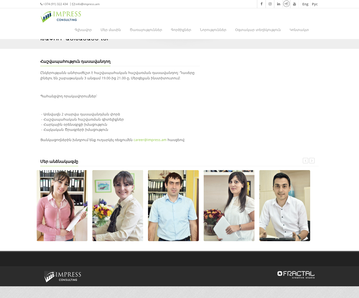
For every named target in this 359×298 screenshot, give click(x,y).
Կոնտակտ (299, 29)
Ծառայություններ (146, 29)
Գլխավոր (83, 29)
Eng (305, 4)
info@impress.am (88, 4)
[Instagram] (269, 4)
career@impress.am (150, 139)
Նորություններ (213, 29)
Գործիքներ (181, 29)
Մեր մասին (111, 29)
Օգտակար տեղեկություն (258, 29)
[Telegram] (286, 3)
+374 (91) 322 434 (55, 4)
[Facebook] (261, 4)
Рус (315, 4)
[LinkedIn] (278, 4)
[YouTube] (294, 4)
